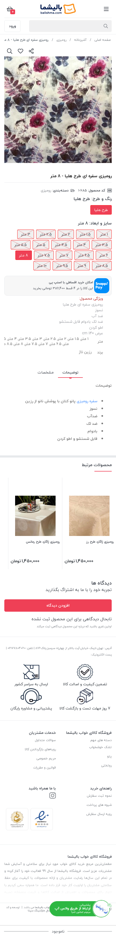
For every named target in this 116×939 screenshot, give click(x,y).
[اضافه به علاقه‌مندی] (20, 51)
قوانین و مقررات (44, 767)
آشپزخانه (80, 40)
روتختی (106, 765)
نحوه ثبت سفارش (99, 796)
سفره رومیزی (87, 401)
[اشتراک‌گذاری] (31, 51)
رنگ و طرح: (101, 198)
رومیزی (61, 40)
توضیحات (70, 372)
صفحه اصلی (102, 40)
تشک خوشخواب (100, 747)
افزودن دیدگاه (58, 605)
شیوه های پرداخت (99, 805)
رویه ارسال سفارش (99, 814)
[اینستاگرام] (52, 796)
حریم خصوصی (46, 758)
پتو (109, 756)
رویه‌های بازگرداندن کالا (40, 749)
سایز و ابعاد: (100, 223)
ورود (12, 26)
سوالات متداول (45, 740)
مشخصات (45, 372)
